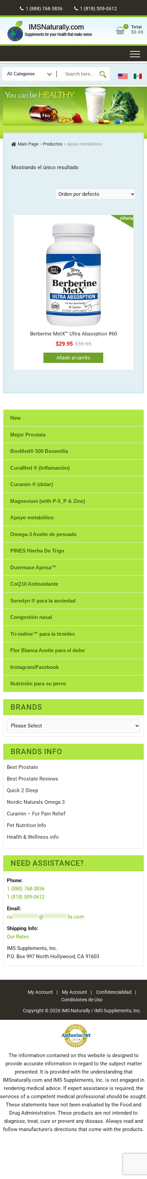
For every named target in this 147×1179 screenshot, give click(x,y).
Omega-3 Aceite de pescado (43, 534)
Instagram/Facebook (34, 667)
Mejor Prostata (27, 435)
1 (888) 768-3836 (44, 8)
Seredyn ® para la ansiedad (43, 601)
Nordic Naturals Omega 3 (36, 802)
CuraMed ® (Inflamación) (40, 468)
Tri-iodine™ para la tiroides (42, 634)
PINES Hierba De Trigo (37, 551)
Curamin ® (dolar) (31, 484)
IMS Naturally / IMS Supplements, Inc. (101, 1010)
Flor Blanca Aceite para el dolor (47, 650)
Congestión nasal (31, 617)
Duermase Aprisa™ (33, 567)
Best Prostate (22, 767)
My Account (40, 992)
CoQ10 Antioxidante (34, 584)
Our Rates (18, 937)
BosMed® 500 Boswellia (39, 451)
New (15, 418)
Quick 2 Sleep (22, 790)
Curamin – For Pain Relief (36, 814)
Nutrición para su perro (38, 683)
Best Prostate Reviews (32, 779)
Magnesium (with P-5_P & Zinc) (47, 501)
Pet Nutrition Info (26, 825)
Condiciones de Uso (82, 999)
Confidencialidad (114, 992)
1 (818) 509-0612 (98, 8)
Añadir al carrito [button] (73, 357)
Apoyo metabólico (32, 517)
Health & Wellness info (33, 837)
